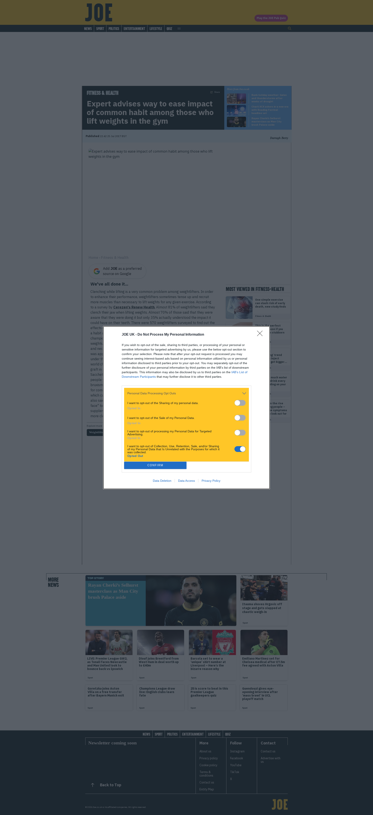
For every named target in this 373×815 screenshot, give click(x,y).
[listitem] (186, 393)
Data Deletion (162, 480)
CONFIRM (155, 465)
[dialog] (186, 407)
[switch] (240, 403)
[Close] (261, 335)
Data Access (186, 480)
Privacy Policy (211, 480)
